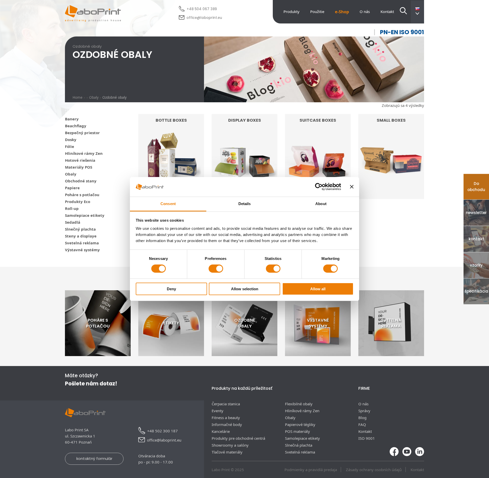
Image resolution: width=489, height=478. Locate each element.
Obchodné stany (81, 180)
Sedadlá (72, 222)
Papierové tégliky (300, 424)
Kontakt (387, 11)
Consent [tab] (168, 204)
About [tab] (321, 204)
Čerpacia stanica (226, 403)
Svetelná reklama (82, 242)
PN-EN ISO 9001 (402, 32)
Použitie (317, 11)
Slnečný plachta (80, 229)
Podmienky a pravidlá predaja (310, 469)
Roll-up (72, 208)
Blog (362, 417)
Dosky (70, 139)
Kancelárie (221, 431)
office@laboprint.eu (204, 17)
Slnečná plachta (298, 445)
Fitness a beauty (226, 417)
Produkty (291, 11)
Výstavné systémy (82, 249)
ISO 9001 (366, 438)
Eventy (217, 410)
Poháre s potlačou (82, 194)
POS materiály (297, 431)
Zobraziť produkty (391, 184)
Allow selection (244, 289)
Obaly (94, 97)
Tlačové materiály (227, 452)
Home (78, 97)
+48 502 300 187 (162, 430)
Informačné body (227, 424)
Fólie (69, 146)
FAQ (362, 424)
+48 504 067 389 (202, 9)
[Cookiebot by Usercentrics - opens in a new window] (318, 187)
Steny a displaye (81, 235)
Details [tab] (244, 204)
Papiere (72, 187)
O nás (365, 11)
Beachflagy (75, 125)
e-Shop (342, 12)
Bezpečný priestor (82, 132)
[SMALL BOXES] (391, 194)
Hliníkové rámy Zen (84, 153)
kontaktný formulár (94, 458)
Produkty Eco (77, 201)
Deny (171, 289)
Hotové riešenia (80, 160)
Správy (364, 410)
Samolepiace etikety (84, 215)
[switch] (216, 269)
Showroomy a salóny (230, 445)
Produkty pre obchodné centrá (238, 438)
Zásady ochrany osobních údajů (374, 469)
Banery (72, 118)
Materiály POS (78, 167)
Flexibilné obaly (299, 403)
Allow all (317, 289)
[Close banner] (352, 186)
